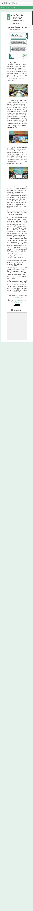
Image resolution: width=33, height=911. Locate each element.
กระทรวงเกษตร (18, 300)
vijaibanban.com (17, 297)
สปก (25, 300)
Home (13, 7)
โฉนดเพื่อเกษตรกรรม (17, 302)
